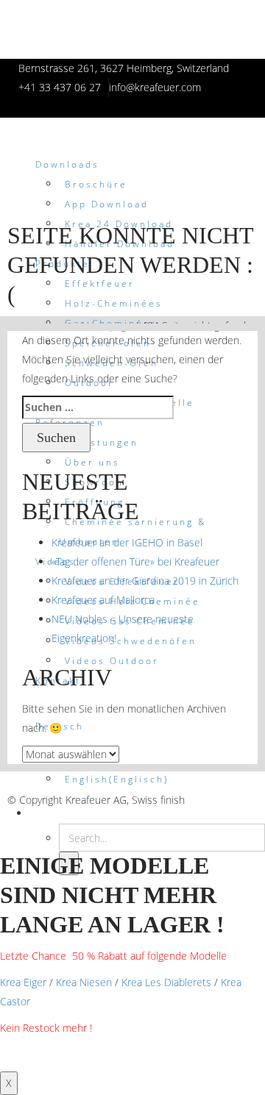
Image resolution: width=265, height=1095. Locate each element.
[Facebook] (195, 819)
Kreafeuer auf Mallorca (103, 600)
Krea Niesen (84, 982)
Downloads (67, 164)
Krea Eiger (23, 982)
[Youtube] (250, 819)
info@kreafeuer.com (155, 87)
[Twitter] (213, 819)
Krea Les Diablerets (166, 982)
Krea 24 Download (119, 224)
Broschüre (96, 184)
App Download (107, 204)
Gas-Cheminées (111, 323)
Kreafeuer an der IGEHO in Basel (127, 542)
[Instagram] (231, 819)
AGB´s (22, 781)
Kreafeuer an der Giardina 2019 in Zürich (145, 581)
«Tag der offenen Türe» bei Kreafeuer (135, 561)
